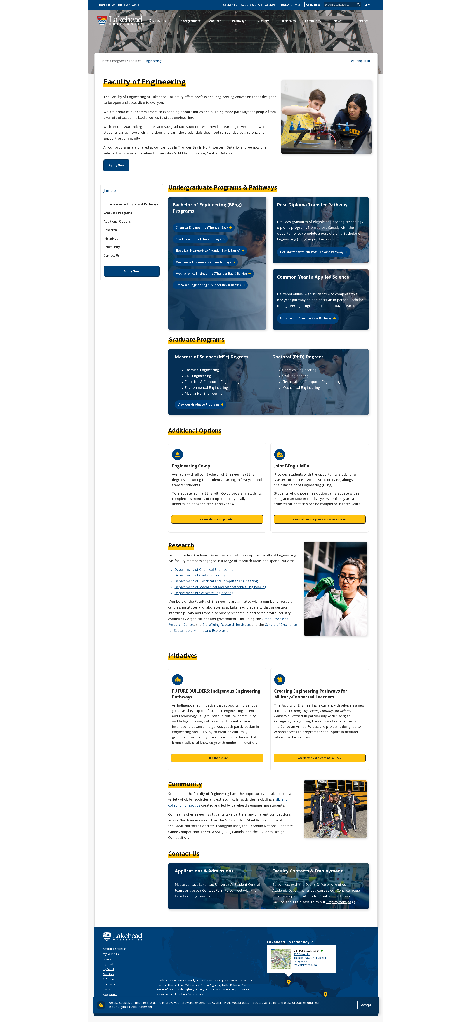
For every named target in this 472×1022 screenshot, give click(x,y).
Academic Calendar (114, 948)
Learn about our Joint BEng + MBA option (319, 519)
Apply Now (313, 4)
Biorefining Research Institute (226, 624)
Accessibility (110, 994)
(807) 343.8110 (302, 961)
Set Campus (358, 61)
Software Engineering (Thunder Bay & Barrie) (208, 285)
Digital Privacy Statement (134, 1007)
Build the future (217, 758)
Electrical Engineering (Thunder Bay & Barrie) (208, 250)
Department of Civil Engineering (200, 575)
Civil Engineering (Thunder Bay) (198, 239)
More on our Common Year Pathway (306, 318)
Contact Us (111, 255)
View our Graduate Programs (198, 404)
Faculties (135, 61)
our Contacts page (345, 890)
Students (230, 4)
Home (104, 61)
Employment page (340, 902)
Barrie (135, 5)
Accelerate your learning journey (319, 758)
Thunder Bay (106, 5)
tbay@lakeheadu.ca (305, 965)
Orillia (123, 5)
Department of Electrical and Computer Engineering (216, 581)
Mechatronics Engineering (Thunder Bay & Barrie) (211, 274)
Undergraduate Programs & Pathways (131, 204)
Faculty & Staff (251, 4)
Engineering (157, 20)
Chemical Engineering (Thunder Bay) (202, 227)
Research (110, 230)
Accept (366, 1005)
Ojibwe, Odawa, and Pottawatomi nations (210, 989)
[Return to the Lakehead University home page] (120, 20)
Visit (298, 4)
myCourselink (111, 954)
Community (112, 247)
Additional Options (117, 221)
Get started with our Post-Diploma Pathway (311, 252)
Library (107, 959)
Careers (107, 989)
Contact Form (213, 890)
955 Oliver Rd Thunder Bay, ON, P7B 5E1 (310, 956)
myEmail (108, 964)
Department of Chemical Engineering (204, 569)
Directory (108, 974)
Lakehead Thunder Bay (288, 941)
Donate (286, 4)
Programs (119, 61)
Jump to (110, 190)
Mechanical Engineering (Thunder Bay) (203, 262)
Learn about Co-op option (217, 519)
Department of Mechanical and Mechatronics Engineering (220, 587)
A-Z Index (108, 979)
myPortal (108, 969)
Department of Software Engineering (204, 593)
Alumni (270, 4)
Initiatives (111, 239)
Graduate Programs (118, 213)
